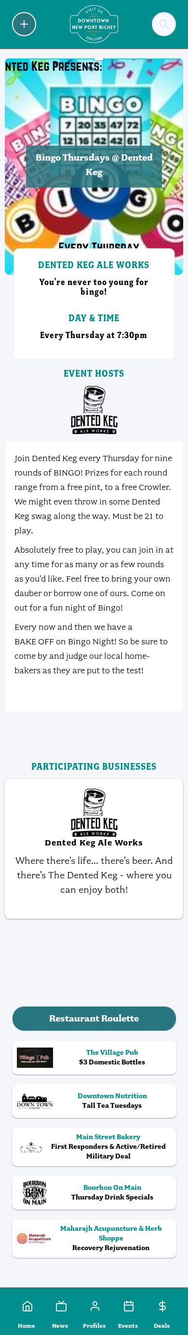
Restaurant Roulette (94, 1018)
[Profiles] (94, 1306)
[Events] (127, 1306)
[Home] (26, 1306)
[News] (60, 1306)
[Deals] (161, 1306)
